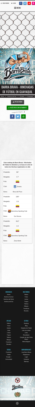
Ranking (26, 323)
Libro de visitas (26, 330)
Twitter (9, 354)
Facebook (9, 352)
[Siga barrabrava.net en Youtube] (29, 3)
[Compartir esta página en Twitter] (18, 116)
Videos (26, 294)
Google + (8, 357)
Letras (26, 299)
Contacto (26, 359)
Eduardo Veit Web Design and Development (17, 403)
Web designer (26, 341)
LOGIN (14, 3)
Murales (26, 311)
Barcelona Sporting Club (19, 211)
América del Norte (9, 299)
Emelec (19, 186)
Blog (26, 325)
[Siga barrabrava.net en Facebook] (20, 3)
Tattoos (26, 303)
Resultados (26, 335)
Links (8, 330)
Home (2, 96)
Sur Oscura (17, 216)
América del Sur (11, 96)
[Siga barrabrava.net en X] (25, 3)
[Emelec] (15, 186)
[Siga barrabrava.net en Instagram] (33, 3)
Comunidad (8, 359)
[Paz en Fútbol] (17, 380)
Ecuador (22, 96)
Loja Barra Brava (26, 352)
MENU (18, 7)
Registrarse (26, 354)
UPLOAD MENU (18, 102)
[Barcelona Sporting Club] (9, 211)
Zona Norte (17, 241)
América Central (8, 297)
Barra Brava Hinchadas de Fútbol (17, 66)
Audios (9, 328)
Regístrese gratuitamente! (18, 107)
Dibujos (26, 306)
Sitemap (26, 361)
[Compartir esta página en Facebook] (12, 116)
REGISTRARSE (5, 3)
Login (26, 357)
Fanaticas (26, 308)
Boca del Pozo (17, 191)
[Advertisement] (17, 141)
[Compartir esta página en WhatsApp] (23, 116)
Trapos (26, 301)
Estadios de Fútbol (26, 328)
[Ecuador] (17, 181)
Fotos (26, 297)
